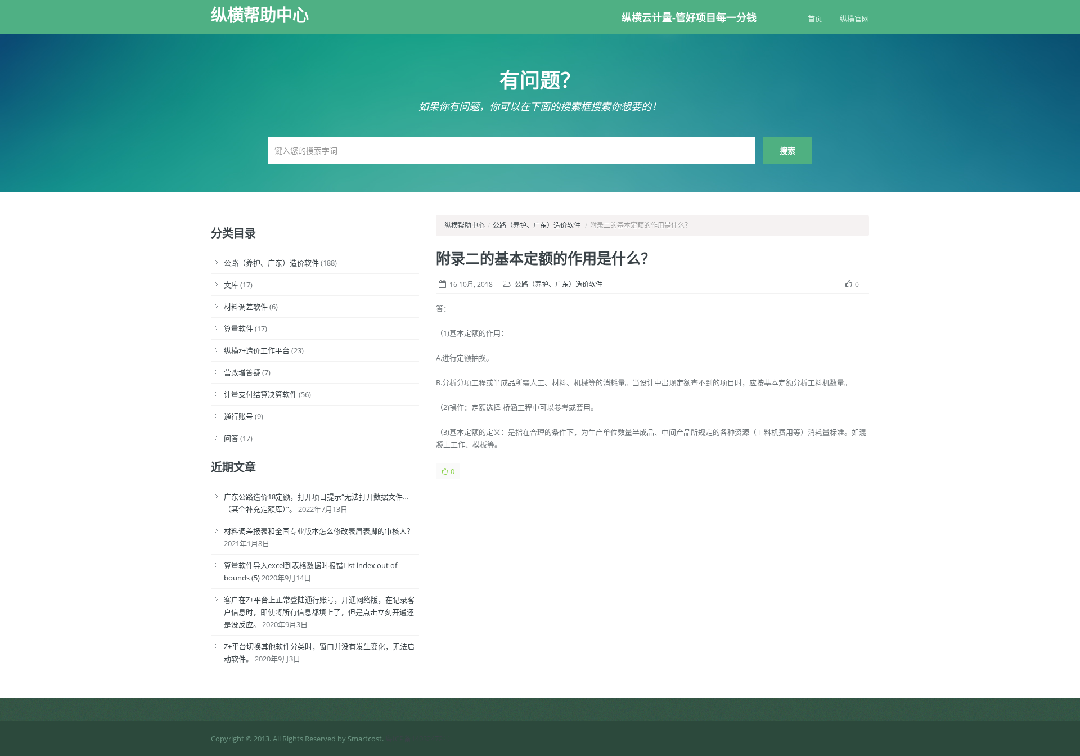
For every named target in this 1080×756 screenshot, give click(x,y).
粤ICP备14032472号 (417, 739)
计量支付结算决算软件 (260, 394)
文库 (231, 285)
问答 (231, 438)
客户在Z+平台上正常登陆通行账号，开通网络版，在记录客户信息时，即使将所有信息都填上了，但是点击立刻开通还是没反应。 (319, 612)
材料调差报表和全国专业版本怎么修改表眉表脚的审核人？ (319, 531)
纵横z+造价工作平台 (257, 350)
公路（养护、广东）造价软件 (271, 263)
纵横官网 (854, 19)
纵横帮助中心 (260, 14)
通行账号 (238, 416)
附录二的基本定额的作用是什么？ (545, 258)
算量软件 (238, 328)
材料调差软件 (246, 307)
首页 (815, 19)
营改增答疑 (242, 372)
